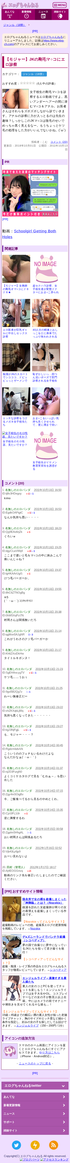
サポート (9, 1122)
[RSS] (53, 1151)
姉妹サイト (60, 11)
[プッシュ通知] (35, 1151)
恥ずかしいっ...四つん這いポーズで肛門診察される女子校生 (45, 377)
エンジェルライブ (27, 1025)
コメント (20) (59, 142)
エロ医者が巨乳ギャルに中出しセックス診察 (15, 333)
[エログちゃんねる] (20, 5)
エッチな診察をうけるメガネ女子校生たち (15, 421)
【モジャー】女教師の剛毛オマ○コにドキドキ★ (16, 289)
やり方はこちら (49, 1052)
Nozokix (35, 928)
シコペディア (58, 969)
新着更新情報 (12, 1105)
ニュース (43, 11)
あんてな (10, 11)
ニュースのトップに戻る (35, 1063)
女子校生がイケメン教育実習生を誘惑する (45, 465)
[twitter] (16, 1151)
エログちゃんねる (52, 37)
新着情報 (26, 11)
